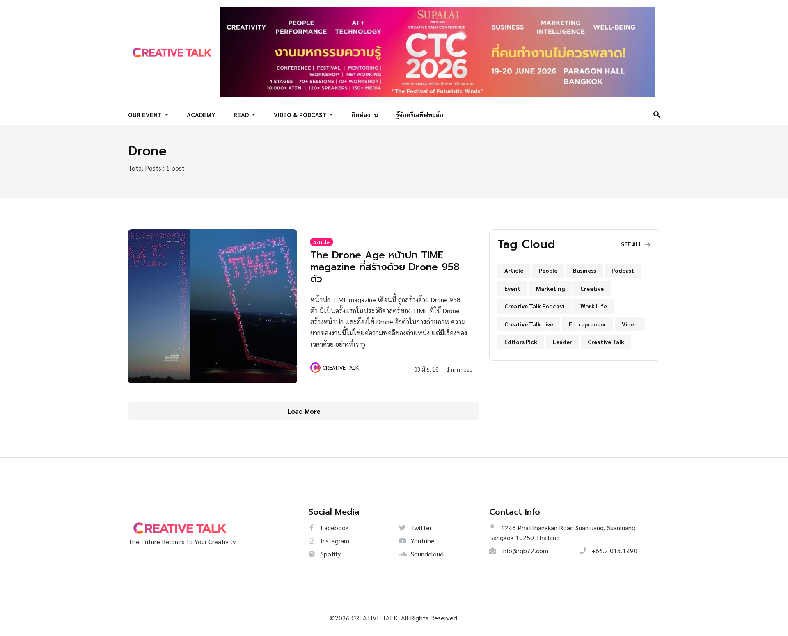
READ (242, 115)
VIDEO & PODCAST (301, 115)
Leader (562, 341)
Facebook (334, 527)
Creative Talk (606, 341)
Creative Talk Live (528, 324)
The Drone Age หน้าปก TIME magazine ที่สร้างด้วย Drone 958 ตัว (385, 267)
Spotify (330, 553)
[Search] (656, 114)
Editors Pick (520, 341)
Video (630, 324)
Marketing (550, 288)
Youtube (422, 540)
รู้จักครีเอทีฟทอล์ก (419, 115)
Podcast (623, 270)
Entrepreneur (587, 324)
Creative (592, 288)
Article (321, 242)
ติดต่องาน (364, 115)
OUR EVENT (145, 115)
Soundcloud (426, 553)
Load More (304, 411)
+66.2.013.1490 (613, 550)
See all (632, 244)
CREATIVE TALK (341, 367)
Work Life (593, 306)
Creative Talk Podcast (534, 306)
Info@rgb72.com (523, 550)
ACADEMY (201, 115)
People (548, 270)
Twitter (420, 527)
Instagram (334, 540)
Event (512, 288)
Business (584, 270)
